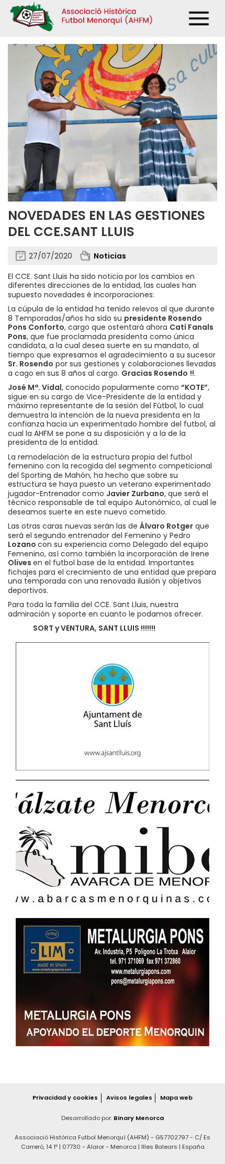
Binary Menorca (139, 1118)
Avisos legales (129, 1097)
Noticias (110, 256)
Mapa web (176, 1097)
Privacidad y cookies (65, 1097)
